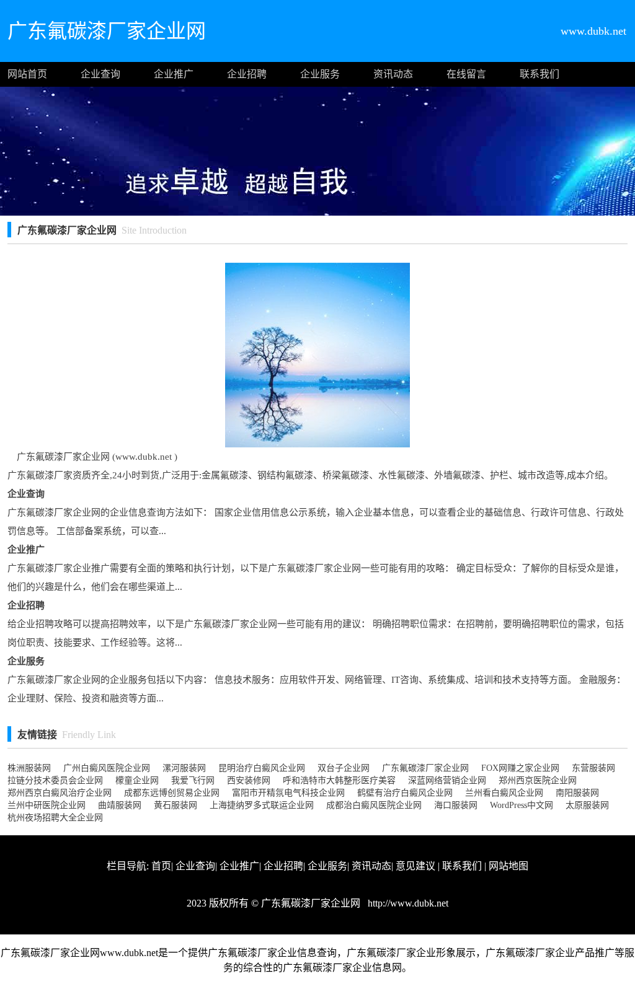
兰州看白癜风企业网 (504, 792)
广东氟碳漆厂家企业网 (425, 768)
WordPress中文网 (521, 805)
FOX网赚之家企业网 (520, 768)
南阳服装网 (577, 792)
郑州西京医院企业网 (538, 780)
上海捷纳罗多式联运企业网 (262, 805)
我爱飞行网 (193, 780)
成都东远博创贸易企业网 (172, 792)
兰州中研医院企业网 (46, 805)
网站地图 (508, 866)
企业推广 (173, 74)
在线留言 (466, 74)
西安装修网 (248, 780)
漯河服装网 (184, 768)
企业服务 (320, 74)
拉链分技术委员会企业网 (55, 780)
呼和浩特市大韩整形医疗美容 (339, 780)
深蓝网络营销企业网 (447, 780)
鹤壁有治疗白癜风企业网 (405, 792)
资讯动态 (393, 74)
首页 (161, 866)
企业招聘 (247, 74)
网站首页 (27, 74)
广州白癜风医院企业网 (106, 768)
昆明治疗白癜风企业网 (261, 768)
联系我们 (539, 74)
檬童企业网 (137, 780)
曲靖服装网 (119, 805)
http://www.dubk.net (406, 903)
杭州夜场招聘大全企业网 (55, 817)
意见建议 (415, 866)
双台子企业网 (344, 768)
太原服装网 (587, 805)
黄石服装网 (175, 805)
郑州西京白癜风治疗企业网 (59, 792)
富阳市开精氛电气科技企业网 (288, 792)
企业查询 (100, 74)
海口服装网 (455, 805)
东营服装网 (593, 768)
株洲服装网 (29, 768)
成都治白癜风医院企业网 (374, 805)
